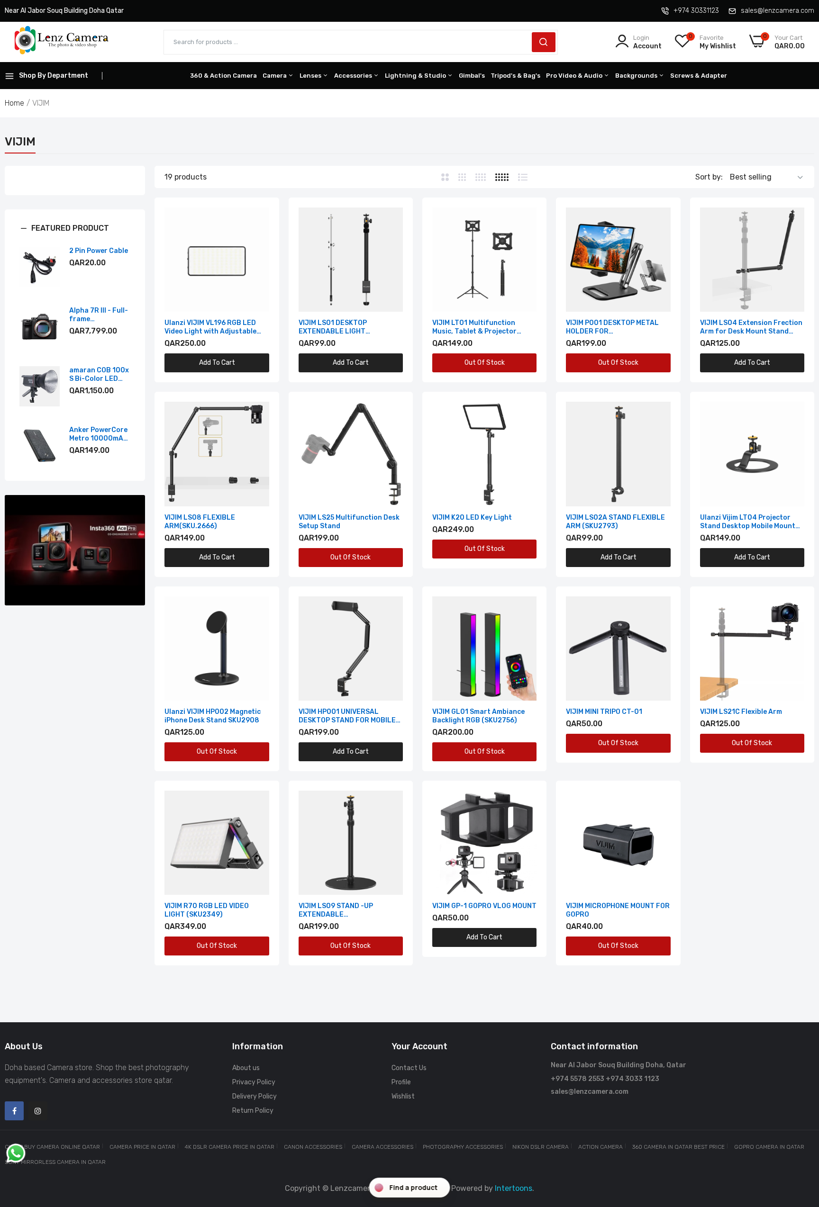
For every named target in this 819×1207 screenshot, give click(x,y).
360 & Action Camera (223, 75)
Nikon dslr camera (540, 1147)
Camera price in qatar (142, 1147)
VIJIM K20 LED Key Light (472, 517)
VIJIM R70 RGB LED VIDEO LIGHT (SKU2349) (206, 910)
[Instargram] (37, 1110)
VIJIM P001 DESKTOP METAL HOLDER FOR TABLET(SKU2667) (612, 327)
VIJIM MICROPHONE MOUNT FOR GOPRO (618, 910)
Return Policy (252, 1111)
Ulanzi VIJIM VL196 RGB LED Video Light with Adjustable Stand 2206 (210, 327)
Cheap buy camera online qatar (52, 1147)
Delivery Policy (254, 1096)
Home (14, 103)
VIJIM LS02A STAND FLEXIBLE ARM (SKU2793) (615, 521)
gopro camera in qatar (769, 1147)
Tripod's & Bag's (515, 75)
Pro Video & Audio (575, 75)
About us (246, 1068)
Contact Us (409, 1068)
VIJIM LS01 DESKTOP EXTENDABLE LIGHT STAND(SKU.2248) (333, 327)
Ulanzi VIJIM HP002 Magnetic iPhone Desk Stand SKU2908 (212, 716)
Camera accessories (382, 1147)
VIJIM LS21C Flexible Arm (741, 712)
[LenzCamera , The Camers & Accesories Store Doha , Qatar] (61, 42)
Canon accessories (313, 1147)
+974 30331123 (696, 11)
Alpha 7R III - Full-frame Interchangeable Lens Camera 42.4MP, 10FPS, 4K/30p (98, 315)
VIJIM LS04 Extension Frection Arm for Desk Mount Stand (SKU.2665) (751, 327)
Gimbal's (472, 75)
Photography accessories (463, 1147)
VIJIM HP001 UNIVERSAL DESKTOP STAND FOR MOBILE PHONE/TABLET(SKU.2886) (347, 716)
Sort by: (709, 176)
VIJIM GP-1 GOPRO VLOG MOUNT (484, 906)
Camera (275, 75)
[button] (74, 235)
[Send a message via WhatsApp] (16, 1153)
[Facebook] (14, 1110)
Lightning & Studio (416, 75)
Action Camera (600, 1147)
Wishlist (403, 1096)
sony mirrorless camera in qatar (55, 1162)
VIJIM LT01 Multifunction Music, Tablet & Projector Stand (474, 327)
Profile (401, 1082)
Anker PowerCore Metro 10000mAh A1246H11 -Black (98, 434)
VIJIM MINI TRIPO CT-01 (604, 712)
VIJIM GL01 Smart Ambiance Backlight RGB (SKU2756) (478, 716)
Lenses (311, 75)
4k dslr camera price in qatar (229, 1147)
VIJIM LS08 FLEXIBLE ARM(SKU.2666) (199, 521)
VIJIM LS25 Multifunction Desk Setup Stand (349, 521)
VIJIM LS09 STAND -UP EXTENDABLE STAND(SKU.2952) (336, 910)
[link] (75, 550)
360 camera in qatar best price (678, 1147)
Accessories (353, 75)
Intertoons (513, 1188)
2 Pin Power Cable (98, 251)
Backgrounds (637, 75)
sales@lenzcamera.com (777, 11)
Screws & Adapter (698, 75)
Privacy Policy (253, 1082)
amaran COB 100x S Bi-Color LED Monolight (99, 374)
